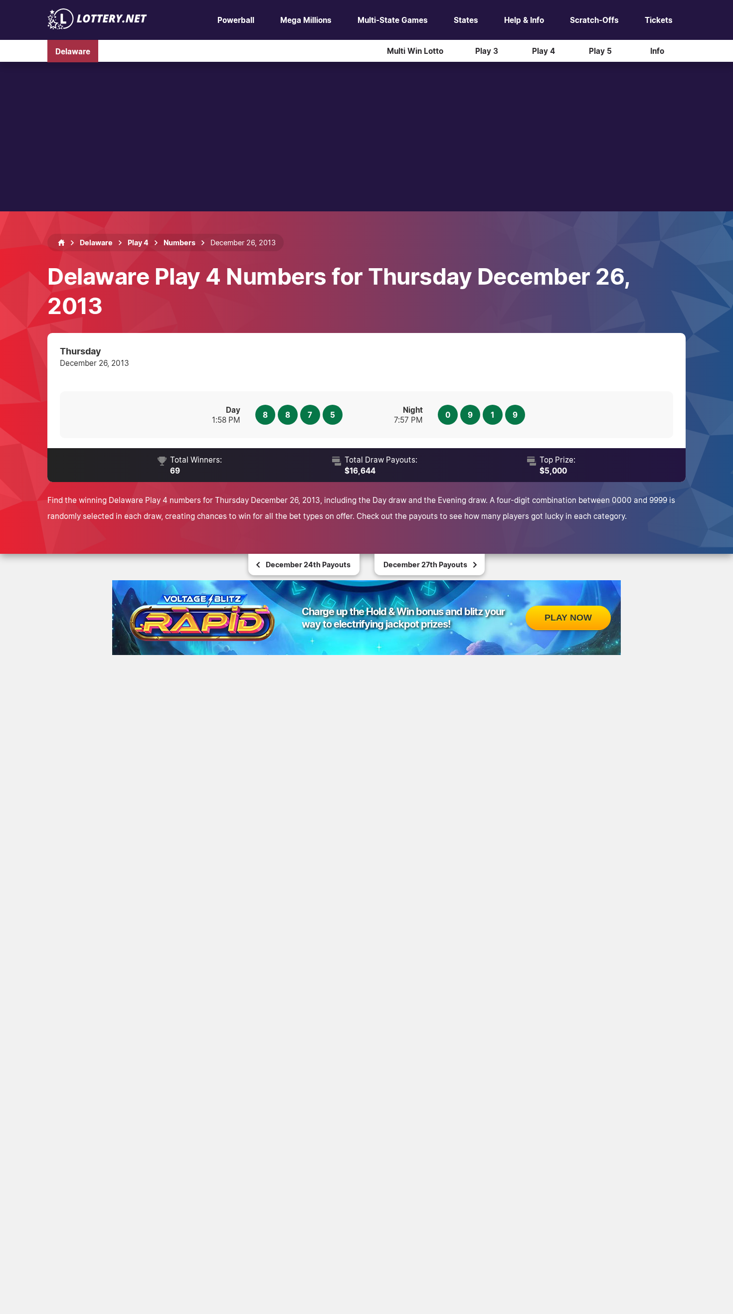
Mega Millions (306, 20)
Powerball (235, 20)
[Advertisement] (366, 136)
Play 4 (543, 51)
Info (657, 51)
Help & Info (524, 20)
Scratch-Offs (594, 20)
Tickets (659, 20)
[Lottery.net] (97, 26)
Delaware (72, 51)
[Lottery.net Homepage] (61, 242)
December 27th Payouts (425, 564)
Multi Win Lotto (415, 51)
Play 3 (486, 51)
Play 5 (600, 51)
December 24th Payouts (308, 564)
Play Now (568, 618)
